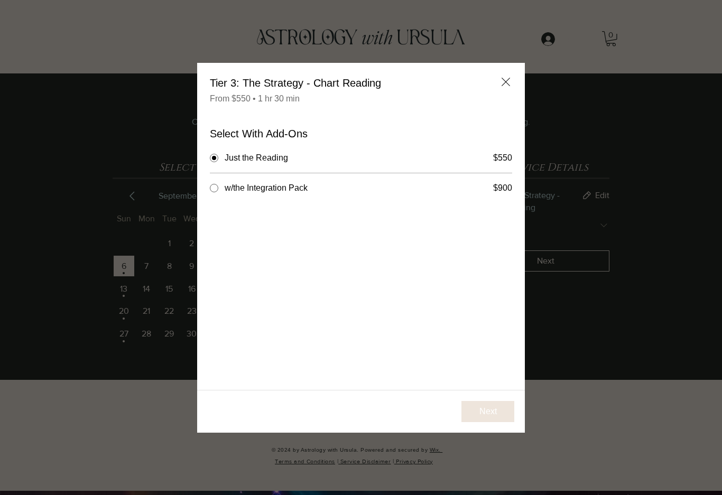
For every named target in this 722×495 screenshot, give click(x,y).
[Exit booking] (505, 82)
